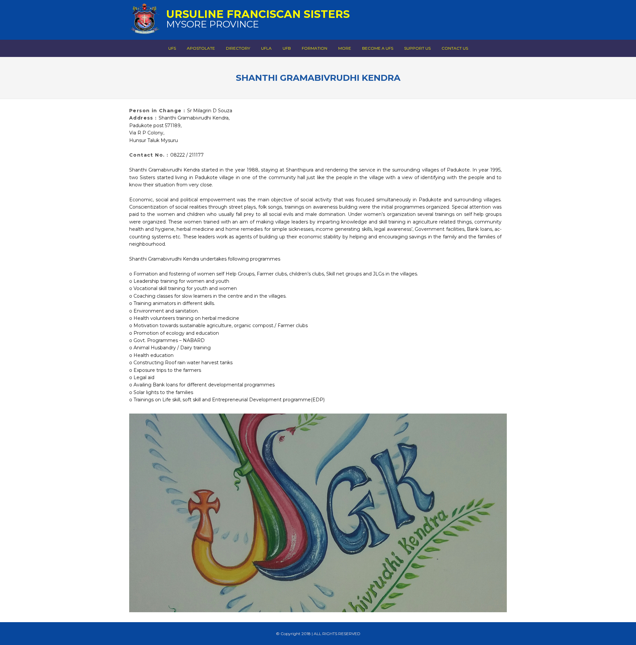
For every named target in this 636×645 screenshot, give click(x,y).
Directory (238, 48)
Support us (417, 48)
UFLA (266, 48)
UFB (287, 48)
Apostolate (201, 48)
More (344, 48)
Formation (314, 48)
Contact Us (455, 48)
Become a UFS (377, 48)
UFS (172, 48)
